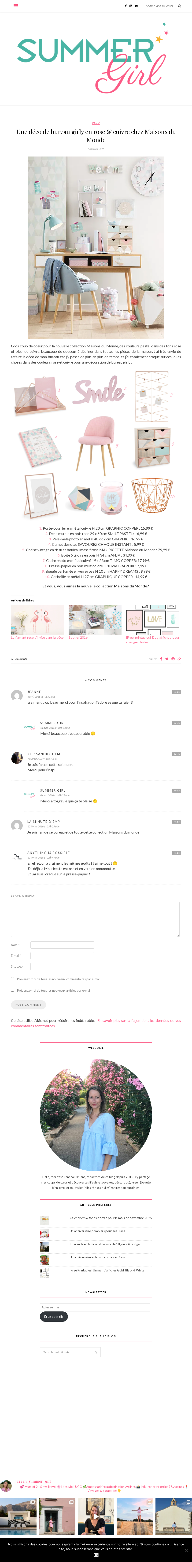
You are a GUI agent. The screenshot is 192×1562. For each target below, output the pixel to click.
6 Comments (19, 659)
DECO (96, 122)
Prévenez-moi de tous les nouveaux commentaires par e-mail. (59, 979)
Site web (17, 966)
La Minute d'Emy (43, 821)
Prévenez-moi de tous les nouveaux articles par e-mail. (54, 990)
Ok (96, 1555)
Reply (177, 691)
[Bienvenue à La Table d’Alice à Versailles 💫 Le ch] (96, 1516)
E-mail (16, 956)
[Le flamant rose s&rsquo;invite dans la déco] (37, 620)
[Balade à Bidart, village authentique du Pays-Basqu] (173, 1516)
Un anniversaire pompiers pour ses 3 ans (97, 1231)
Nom (15, 945)
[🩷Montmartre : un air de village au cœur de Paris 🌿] (57, 1516)
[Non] (186, 1550)
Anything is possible (48, 853)
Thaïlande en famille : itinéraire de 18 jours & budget (105, 1244)
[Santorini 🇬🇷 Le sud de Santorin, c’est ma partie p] (18, 1516)
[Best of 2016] (95, 620)
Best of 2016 (78, 637)
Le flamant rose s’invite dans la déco (37, 637)
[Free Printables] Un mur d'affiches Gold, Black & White (107, 1270)
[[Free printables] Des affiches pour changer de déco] (152, 620)
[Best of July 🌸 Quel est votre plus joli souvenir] (135, 1516)
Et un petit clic (53, 1316)
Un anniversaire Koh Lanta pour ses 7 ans (98, 1257)
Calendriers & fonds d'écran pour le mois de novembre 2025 (111, 1218)
